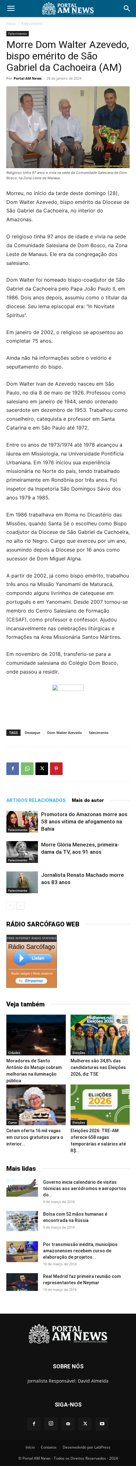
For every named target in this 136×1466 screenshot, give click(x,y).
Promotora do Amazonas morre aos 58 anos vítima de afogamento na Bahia (84, 821)
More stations (43, 973)
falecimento (98, 732)
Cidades (14, 1052)
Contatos (49, 1447)
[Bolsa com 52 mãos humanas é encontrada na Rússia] (22, 1221)
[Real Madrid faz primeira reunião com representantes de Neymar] (22, 1282)
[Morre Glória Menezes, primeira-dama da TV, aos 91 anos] (22, 852)
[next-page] (20, 906)
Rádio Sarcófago (31, 946)
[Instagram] (51, 1423)
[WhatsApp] (27, 768)
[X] (41, 768)
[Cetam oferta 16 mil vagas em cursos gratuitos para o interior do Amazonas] (36, 1104)
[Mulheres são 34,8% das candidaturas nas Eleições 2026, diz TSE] (100, 1035)
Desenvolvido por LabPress (86, 1447)
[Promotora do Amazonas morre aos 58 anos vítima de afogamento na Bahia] (22, 822)
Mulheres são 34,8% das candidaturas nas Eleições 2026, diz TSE (98, 1067)
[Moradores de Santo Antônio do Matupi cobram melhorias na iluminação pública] (36, 1035)
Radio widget (20, 973)
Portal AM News (27, 78)
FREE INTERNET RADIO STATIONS (31, 938)
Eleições (78, 1052)
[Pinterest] (56, 768)
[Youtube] (102, 1424)
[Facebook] (12, 768)
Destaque (32, 732)
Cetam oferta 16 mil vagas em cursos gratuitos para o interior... (34, 1137)
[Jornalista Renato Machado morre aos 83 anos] (22, 882)
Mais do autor (88, 800)
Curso (12, 1122)
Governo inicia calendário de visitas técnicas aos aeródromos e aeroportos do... (84, 1188)
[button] (11, 8)
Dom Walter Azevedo (64, 732)
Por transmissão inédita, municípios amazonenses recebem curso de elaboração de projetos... (80, 1251)
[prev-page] (10, 906)
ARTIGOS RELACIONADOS (35, 800)
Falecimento (32, 23)
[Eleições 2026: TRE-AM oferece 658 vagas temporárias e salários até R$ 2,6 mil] (100, 1104)
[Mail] (68, 1424)
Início (10, 23)
